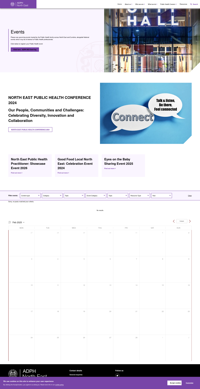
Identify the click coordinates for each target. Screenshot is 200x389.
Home (120, 4)
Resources (183, 4)
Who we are (139, 4)
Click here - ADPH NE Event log (24, 49)
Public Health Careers (167, 4)
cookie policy (59, 384)
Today (182, 221)
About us (128, 4)
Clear (190, 195)
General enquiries (75, 374)
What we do (152, 4)
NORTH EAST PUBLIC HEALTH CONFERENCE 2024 (30, 129)
